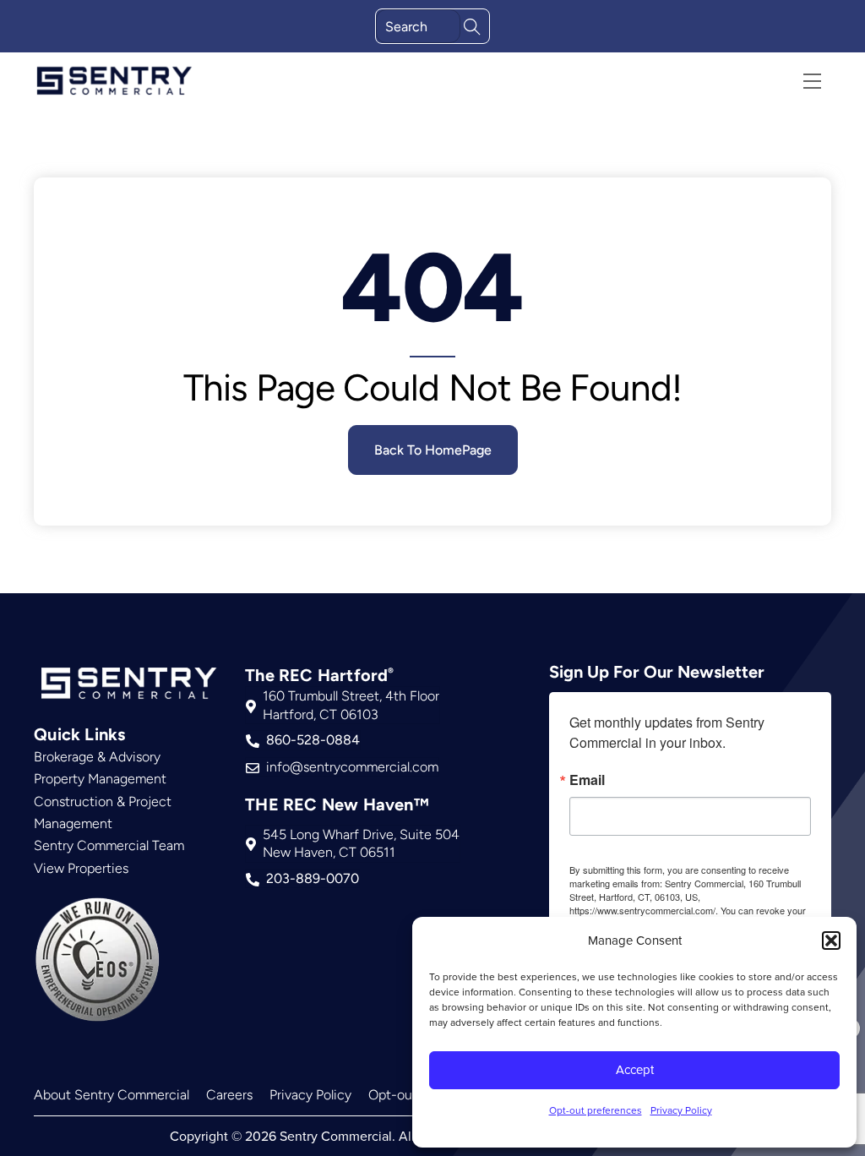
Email (587, 780)
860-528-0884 (313, 740)
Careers (229, 1095)
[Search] (472, 25)
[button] (831, 940)
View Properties (81, 868)
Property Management (100, 779)
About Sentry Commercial (111, 1095)
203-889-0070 (312, 878)
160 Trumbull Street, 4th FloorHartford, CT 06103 (351, 705)
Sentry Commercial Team (109, 845)
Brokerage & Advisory (97, 757)
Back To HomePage (433, 450)
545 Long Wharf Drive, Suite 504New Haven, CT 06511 (361, 843)
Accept (635, 1069)
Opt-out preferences (595, 1110)
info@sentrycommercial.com (352, 767)
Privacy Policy (681, 1110)
